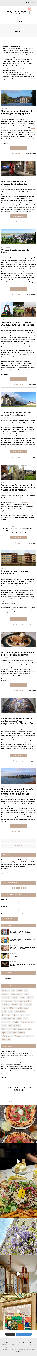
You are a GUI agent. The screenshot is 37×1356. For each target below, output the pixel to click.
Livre (15, 1015)
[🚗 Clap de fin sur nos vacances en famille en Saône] (18, 1236)
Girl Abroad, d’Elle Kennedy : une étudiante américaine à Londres (20, 932)
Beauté (20, 991)
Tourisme (7, 1036)
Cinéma (30, 997)
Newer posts (18, 845)
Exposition (28, 1004)
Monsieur (18, 1351)
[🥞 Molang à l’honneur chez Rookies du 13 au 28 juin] (18, 1161)
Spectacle (6, 1032)
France (5, 116)
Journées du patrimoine (20, 1011)
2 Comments (32, 222)
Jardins (10, 1011)
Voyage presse (28, 1036)
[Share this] (9, 153)
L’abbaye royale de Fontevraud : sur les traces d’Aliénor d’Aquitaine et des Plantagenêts (17, 721)
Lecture (6, 1015)
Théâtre (21, 1032)
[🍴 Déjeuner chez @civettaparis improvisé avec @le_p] (18, 1124)
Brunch (19, 994)
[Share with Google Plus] (15, 153)
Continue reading (18, 148)
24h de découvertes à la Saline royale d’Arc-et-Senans (16, 413)
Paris (15, 1022)
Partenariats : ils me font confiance (23, 1342)
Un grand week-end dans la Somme (15, 251)
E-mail (4, 907)
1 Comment (32, 384)
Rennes (4, 810)
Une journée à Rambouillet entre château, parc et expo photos (17, 112)
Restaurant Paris (9, 1029)
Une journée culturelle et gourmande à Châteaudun (14, 182)
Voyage (18, 1036)
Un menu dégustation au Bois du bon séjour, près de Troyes (17, 653)
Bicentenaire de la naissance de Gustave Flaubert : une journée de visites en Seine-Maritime (18, 487)
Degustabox (14, 1004)
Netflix (27, 1015)
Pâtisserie (4, 1025)
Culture (5, 1004)
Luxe (22, 1015)
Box (26, 990)
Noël (26, 1019)
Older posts (18, 841)
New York (19, 1018)
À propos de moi (6, 873)
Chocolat (14, 998)
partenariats (4, 1073)
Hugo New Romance (19, 1008)
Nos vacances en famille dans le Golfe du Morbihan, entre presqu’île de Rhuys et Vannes (17, 791)
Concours (18, 1001)
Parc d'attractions (6, 1022)
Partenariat (27, 1022)
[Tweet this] (12, 153)
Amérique (5, 991)
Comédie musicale (7, 1001)
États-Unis (6, 1039)
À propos (4, 1342)
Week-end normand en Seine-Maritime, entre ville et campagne (18, 323)
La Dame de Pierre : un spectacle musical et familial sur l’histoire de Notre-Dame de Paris (22, 964)
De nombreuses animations (26, 502)
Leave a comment (30, 153)
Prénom (4, 899)
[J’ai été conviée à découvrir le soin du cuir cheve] (18, 1274)
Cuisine (27, 1001)
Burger (26, 994)
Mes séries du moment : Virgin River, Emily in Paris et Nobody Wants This (22, 947)
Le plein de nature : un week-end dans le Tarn (17, 572)
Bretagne (9, 801)
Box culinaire (5, 994)
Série (14, 1032)
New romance (8, 1018)
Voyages (9, 116)
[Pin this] (18, 153)
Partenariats (4, 875)
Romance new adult (25, 1029)
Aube (13, 990)
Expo (21, 1004)
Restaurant (14, 1025)
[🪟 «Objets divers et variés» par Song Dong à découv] (18, 1311)
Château (22, 997)
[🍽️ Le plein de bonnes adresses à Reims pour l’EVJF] (18, 1199)
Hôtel (4, 1011)
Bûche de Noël (5, 997)
